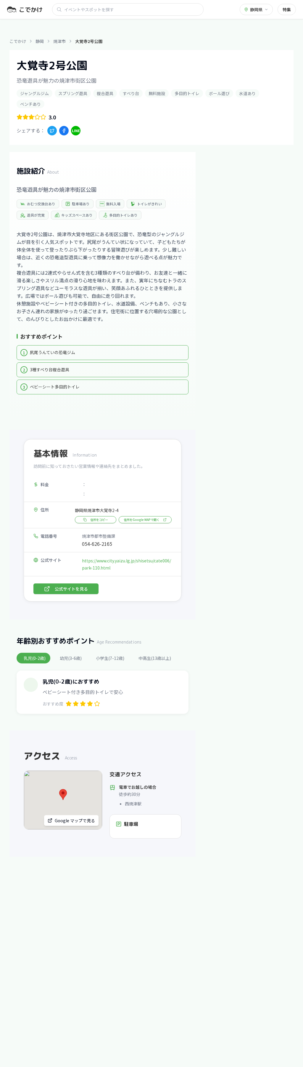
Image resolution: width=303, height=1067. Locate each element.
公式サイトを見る (71, 589)
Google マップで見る (75, 820)
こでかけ (17, 41)
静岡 (40, 41)
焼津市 (59, 41)
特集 (287, 9)
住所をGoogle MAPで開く (141, 519)
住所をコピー (99, 519)
